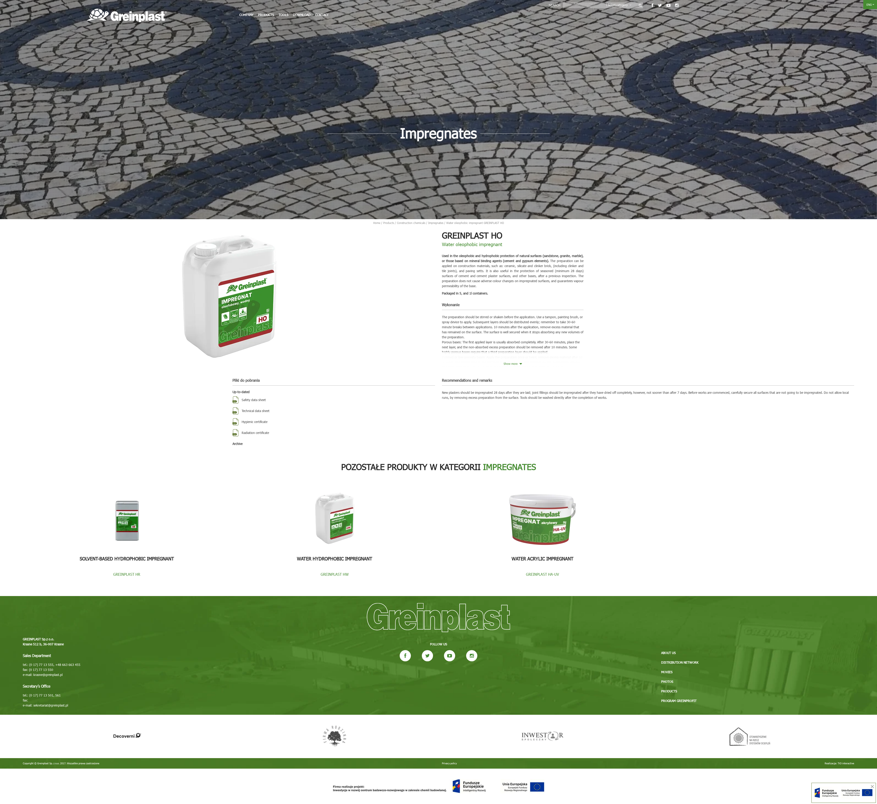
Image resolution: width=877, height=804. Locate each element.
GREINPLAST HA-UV (542, 574)
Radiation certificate (255, 433)
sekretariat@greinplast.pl (50, 705)
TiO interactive (846, 763)
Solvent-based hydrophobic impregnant (127, 558)
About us (668, 653)
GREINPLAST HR (126, 574)
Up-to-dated (241, 392)
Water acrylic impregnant (542, 558)
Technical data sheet (255, 411)
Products (266, 15)
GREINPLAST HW (335, 574)
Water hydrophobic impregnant (334, 558)
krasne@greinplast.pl (48, 675)
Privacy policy (449, 763)
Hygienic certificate (254, 422)
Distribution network (679, 662)
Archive (237, 443)
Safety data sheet (254, 400)
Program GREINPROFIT (679, 701)
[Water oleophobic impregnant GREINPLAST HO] (229, 294)
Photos (667, 681)
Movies (667, 672)
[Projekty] (438, 786)
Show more (511, 363)
